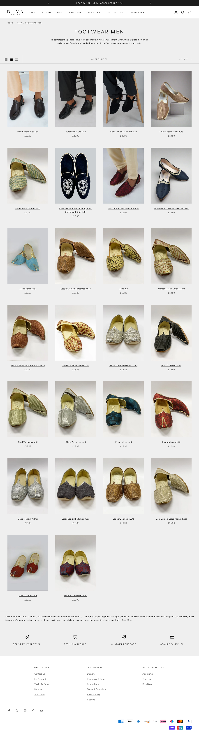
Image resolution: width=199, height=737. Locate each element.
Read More (127, 620)
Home (10, 23)
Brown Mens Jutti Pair (27, 131)
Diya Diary (147, 684)
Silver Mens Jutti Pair (28, 518)
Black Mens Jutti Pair (76, 131)
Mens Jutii (123, 288)
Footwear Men (33, 23)
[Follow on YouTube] (41, 710)
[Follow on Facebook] (9, 710)
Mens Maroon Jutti (28, 595)
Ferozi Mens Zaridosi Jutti (27, 208)
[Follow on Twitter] (17, 710)
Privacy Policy (93, 694)
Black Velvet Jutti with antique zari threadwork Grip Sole (75, 210)
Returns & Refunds (96, 679)
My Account (40, 679)
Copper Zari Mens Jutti (123, 518)
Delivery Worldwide (27, 644)
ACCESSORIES (116, 12)
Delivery (91, 673)
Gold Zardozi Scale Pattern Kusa (171, 518)
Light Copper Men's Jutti (171, 131)
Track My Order (41, 684)
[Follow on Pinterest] (33, 710)
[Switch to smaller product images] (11, 59)
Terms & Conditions (96, 689)
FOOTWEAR (137, 12)
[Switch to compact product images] (16, 59)
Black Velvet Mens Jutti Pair (123, 131)
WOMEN (46, 12)
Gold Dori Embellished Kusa (75, 365)
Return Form (93, 684)
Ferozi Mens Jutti (123, 442)
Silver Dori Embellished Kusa (123, 365)
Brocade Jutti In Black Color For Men (171, 208)
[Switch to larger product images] (6, 59)
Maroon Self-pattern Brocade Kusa (28, 365)
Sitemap (91, 699)
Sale (32, 12)
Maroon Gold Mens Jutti (75, 595)
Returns (38, 689)
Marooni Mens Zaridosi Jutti (171, 288)
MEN (59, 12)
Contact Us (39, 673)
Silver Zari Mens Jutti (75, 442)
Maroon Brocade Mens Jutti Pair (123, 208)
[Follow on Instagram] (25, 710)
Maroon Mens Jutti (171, 442)
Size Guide (39, 694)
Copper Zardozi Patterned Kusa (75, 288)
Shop (19, 23)
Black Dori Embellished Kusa (75, 518)
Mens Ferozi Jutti (28, 288)
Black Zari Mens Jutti (171, 365)
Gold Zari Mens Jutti (27, 442)
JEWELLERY (95, 12)
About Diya (147, 673)
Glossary (146, 679)
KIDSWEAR (75, 12)
